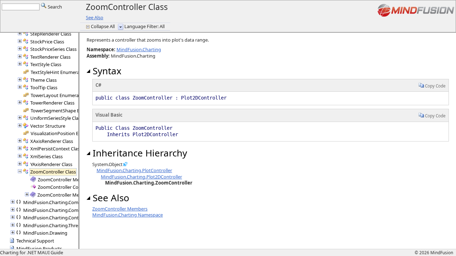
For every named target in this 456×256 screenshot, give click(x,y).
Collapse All (103, 26)
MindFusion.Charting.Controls (55, 217)
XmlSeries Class (46, 156)
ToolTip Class (43, 87)
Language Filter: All (144, 26)
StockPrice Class (47, 41)
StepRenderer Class (50, 34)
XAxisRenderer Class (51, 141)
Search (54, 7)
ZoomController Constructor (68, 187)
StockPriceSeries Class (53, 49)
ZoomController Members (65, 179)
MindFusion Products (39, 248)
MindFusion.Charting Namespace (127, 215)
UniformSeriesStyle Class (56, 118)
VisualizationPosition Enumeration (67, 133)
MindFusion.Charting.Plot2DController (141, 177)
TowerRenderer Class (52, 103)
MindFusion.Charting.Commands (58, 202)
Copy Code (435, 86)
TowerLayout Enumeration (59, 95)
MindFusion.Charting (138, 49)
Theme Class (43, 80)
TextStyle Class (45, 64)
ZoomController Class (53, 172)
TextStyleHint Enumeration (59, 72)
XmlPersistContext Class (56, 148)
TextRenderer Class (50, 57)
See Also (94, 17)
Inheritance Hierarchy (138, 152)
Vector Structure (47, 126)
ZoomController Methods (64, 195)
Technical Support (35, 241)
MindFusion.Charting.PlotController (134, 170)
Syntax (105, 70)
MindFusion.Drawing (45, 233)
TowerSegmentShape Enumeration (68, 110)
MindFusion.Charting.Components (59, 210)
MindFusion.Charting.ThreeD (53, 225)
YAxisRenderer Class (51, 164)
